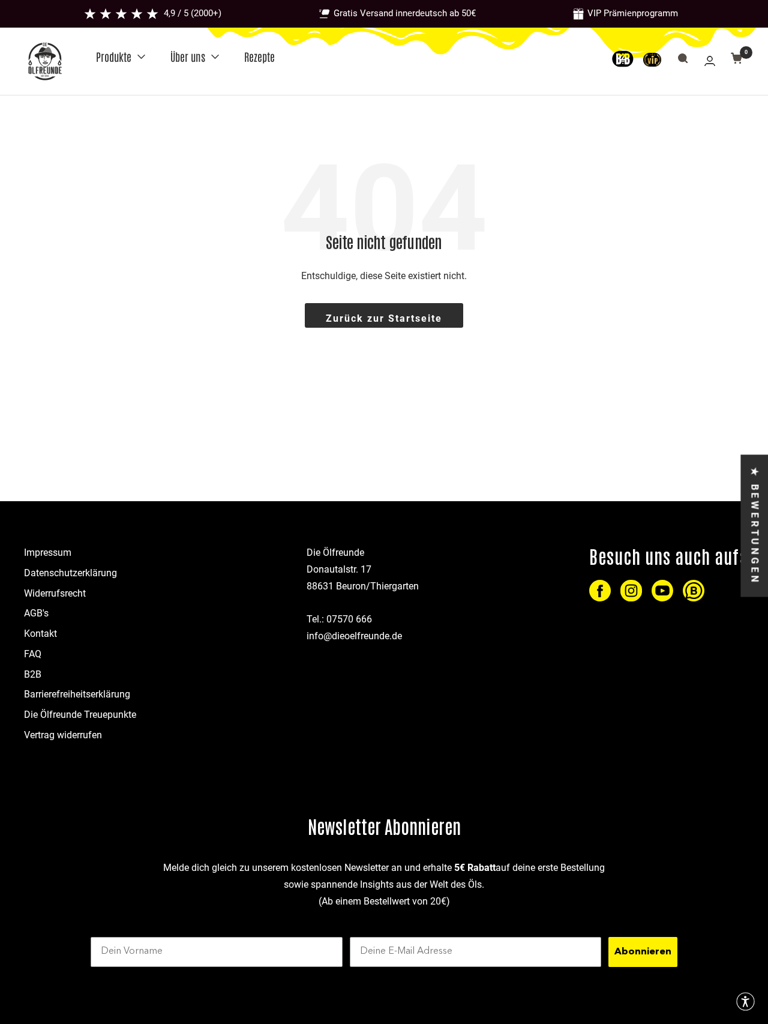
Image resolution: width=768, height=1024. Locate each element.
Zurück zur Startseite (384, 318)
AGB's (36, 613)
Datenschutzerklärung (70, 573)
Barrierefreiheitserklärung (77, 694)
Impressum (47, 552)
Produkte (113, 56)
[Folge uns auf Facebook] (600, 590)
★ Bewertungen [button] (754, 525)
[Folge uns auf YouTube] (662, 590)
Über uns (187, 56)
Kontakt (40, 633)
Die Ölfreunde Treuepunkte (80, 714)
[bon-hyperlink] (652, 61)
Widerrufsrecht (55, 593)
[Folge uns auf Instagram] (631, 590)
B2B (32, 674)
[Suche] (683, 61)
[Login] (709, 61)
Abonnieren (642, 952)
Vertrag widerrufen (63, 735)
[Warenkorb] (737, 61)
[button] (745, 1001)
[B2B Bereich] (627, 61)
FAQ (32, 654)
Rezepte (259, 56)
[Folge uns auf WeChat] (693, 590)
